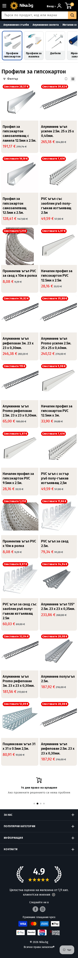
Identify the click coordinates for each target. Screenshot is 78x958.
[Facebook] (35, 909)
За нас (8, 814)
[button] (53, 894)
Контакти (10, 849)
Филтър (12, 78)
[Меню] (6, 5)
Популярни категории (19, 826)
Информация (13, 838)
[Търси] (72, 15)
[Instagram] (42, 909)
